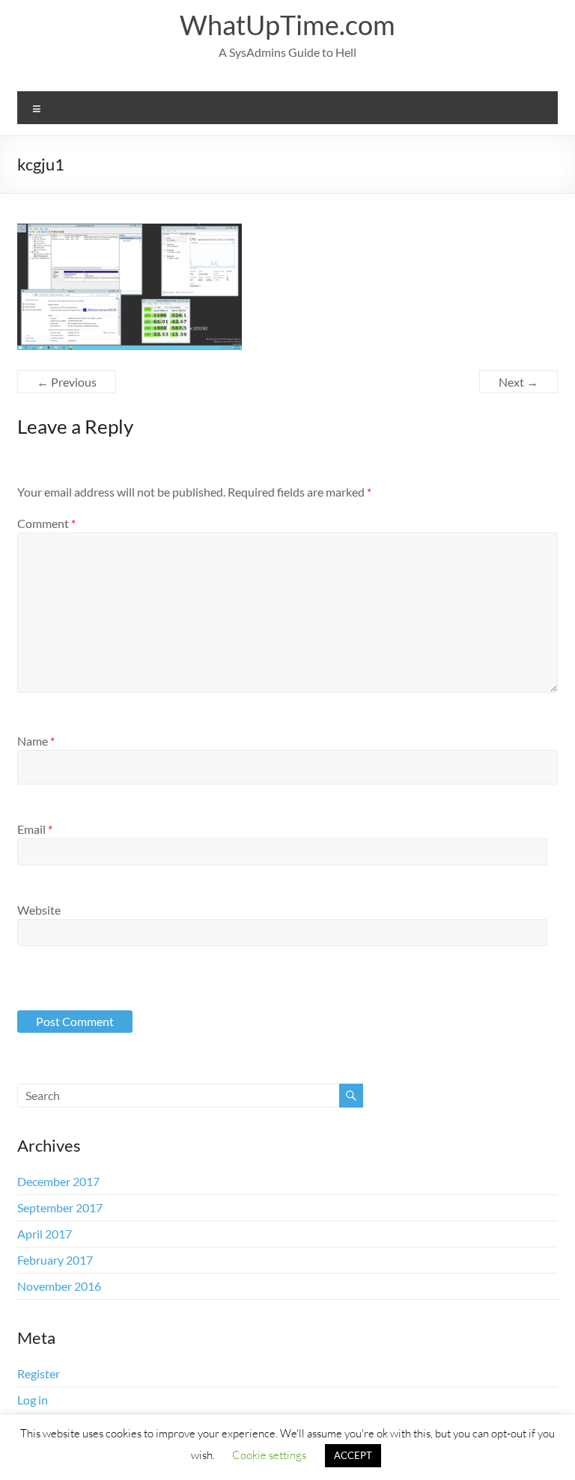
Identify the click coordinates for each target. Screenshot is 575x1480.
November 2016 (59, 1286)
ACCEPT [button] (353, 1455)
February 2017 (55, 1260)
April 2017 (44, 1233)
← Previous (67, 382)
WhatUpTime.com (287, 24)
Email (34, 829)
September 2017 (60, 1207)
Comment (46, 523)
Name (36, 741)
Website (39, 910)
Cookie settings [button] (269, 1454)
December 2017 (58, 1181)
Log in (32, 1400)
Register (38, 1373)
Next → (518, 382)
